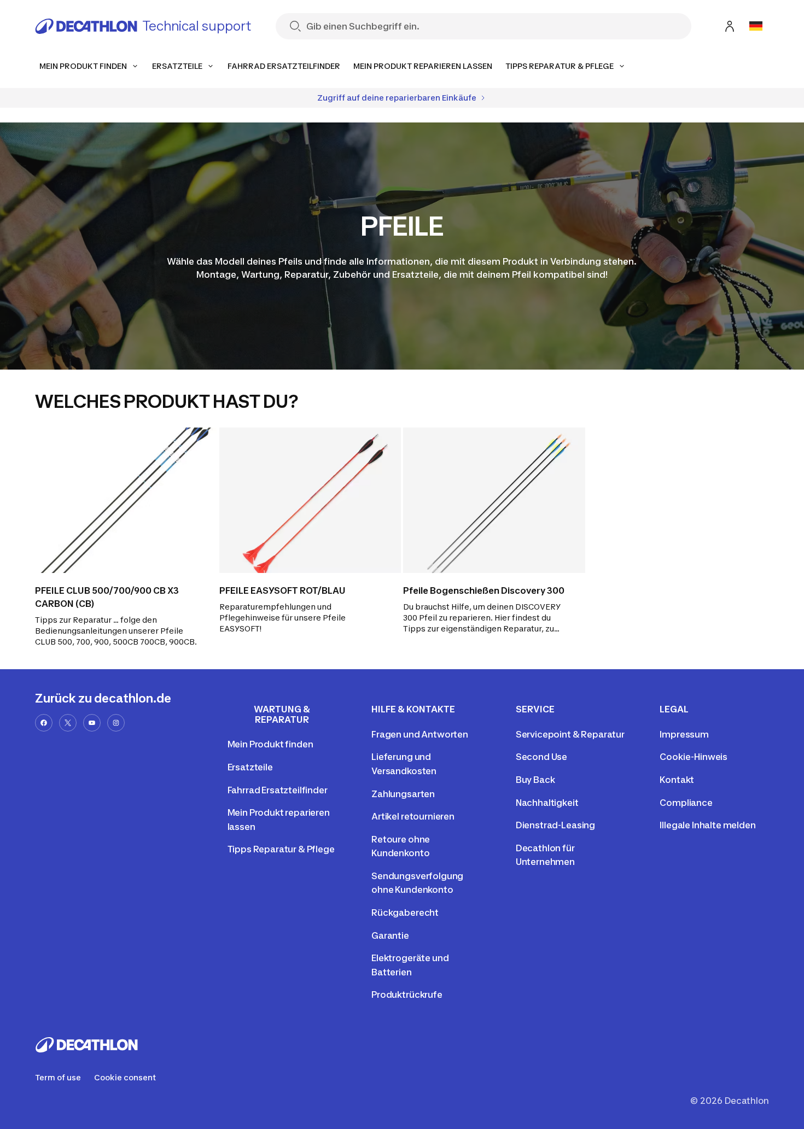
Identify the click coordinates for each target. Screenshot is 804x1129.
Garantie (390, 935)
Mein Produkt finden (270, 744)
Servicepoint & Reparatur (570, 734)
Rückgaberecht (405, 912)
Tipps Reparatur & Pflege (281, 849)
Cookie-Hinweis (693, 756)
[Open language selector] (756, 26)
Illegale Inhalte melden (707, 825)
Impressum (684, 734)
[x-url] (68, 723)
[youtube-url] (92, 723)
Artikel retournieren (413, 816)
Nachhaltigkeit (547, 802)
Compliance (686, 802)
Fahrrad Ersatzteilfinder (278, 790)
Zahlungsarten (403, 793)
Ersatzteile (250, 767)
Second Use (541, 756)
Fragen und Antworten (419, 734)
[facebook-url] (44, 723)
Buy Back (535, 779)
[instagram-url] (116, 723)
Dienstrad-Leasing (555, 825)
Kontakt (677, 779)
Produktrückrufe (406, 994)
